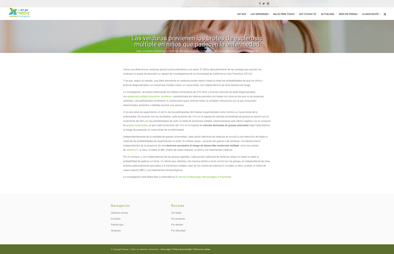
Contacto (116, 218)
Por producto (178, 218)
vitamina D (132, 149)
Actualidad (327, 14)
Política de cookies (201, 249)
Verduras (116, 230)
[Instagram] (268, 3)
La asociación (370, 14)
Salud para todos (283, 14)
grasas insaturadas (137, 125)
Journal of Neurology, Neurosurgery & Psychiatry (204, 176)
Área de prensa (348, 14)
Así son (241, 14)
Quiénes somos (119, 212)
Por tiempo (177, 224)
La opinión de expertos (154, 51)
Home (138, 51)
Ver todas (176, 212)
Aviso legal (166, 249)
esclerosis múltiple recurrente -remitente (149, 96)
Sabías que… (118, 224)
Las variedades (259, 14)
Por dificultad (178, 230)
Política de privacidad (181, 249)
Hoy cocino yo (307, 14)
